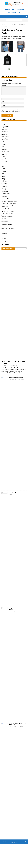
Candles (3, 141)
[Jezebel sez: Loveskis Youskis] (4, 433)
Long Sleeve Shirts (5, 180)
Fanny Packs (4, 129)
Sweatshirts (4, 183)
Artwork (3, 124)
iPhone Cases (4, 134)
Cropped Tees (4, 190)
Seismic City (4, 210)
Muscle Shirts (4, 191)
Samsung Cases (5, 136)
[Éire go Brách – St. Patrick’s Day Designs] (4, 663)
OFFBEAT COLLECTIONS (7, 211)
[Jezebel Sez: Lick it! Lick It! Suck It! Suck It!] (14, 303)
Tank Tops (4, 186)
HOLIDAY (3, 195)
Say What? (3, 218)
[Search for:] (14, 20)
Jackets (3, 176)
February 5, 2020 (13, 726)
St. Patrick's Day (5, 198)
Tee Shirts (3, 188)
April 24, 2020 (12, 495)
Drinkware (3, 143)
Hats (2, 173)
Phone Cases (4, 133)
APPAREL (3, 163)
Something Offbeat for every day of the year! (17, 724)
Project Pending (5, 208)
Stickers (3, 159)
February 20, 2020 (13, 611)
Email (2, 101)
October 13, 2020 (13, 379)
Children (3, 168)
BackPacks (4, 128)
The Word (3, 238)
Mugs (2, 146)
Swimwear (3, 185)
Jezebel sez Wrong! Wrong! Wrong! (16, 493)
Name (3, 97)
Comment (3, 85)
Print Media (4, 154)
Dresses (3, 169)
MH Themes (14, 842)
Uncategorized (5, 221)
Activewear (4, 164)
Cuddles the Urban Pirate (7, 213)
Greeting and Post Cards (7, 158)
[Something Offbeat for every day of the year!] (4, 779)
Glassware (3, 144)
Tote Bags (4, 138)
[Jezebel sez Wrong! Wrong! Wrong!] (4, 548)
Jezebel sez (4, 215)
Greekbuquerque (5, 206)
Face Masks (4, 149)
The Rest (3, 236)
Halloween (4, 196)
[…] (19, 373)
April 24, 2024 (5, 365)
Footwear (3, 171)
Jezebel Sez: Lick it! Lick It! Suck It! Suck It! (13, 362)
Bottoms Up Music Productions (9, 201)
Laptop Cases (4, 131)
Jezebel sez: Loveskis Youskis (16, 377)
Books (3, 156)
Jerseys (3, 178)
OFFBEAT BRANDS (6, 200)
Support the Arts (5, 220)
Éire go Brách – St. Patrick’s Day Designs (17, 608)
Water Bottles (4, 148)
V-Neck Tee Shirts (5, 193)
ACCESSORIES (4, 123)
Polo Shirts (4, 181)
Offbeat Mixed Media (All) (7, 228)
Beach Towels (4, 139)
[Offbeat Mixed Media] (14, 5)
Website (3, 105)
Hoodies (3, 175)
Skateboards (4, 161)
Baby (2, 166)
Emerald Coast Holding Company (9, 205)
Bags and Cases (5, 126)
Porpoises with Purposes (7, 216)
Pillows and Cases (5, 153)
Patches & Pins (5, 151)
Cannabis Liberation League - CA (9, 203)
